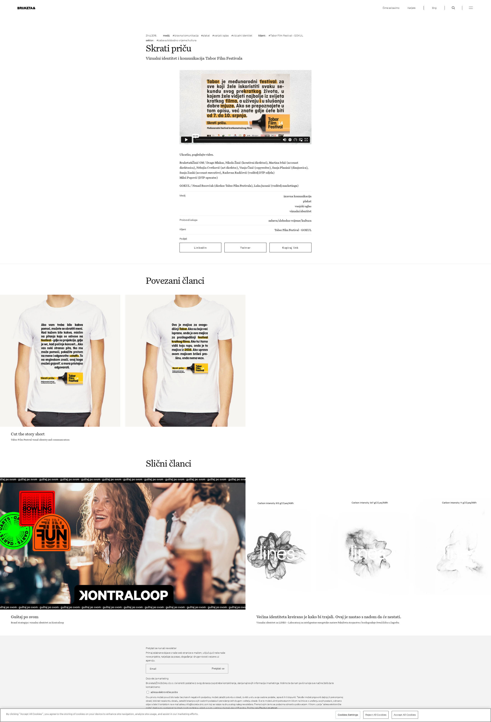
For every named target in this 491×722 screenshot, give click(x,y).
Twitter (245, 247)
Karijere (411, 7)
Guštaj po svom (24, 616)
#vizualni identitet (241, 35)
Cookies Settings (348, 714)
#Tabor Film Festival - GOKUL (286, 35)
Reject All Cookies (375, 714)
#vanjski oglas (220, 35)
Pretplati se (218, 668)
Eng (434, 7)
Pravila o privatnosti (268, 707)
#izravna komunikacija (186, 35)
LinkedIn (200, 247)
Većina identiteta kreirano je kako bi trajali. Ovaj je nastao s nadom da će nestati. (328, 616)
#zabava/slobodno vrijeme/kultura (176, 40)
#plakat (205, 35)
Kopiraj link (290, 247)
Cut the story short (28, 434)
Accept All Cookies (405, 714)
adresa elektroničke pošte (164, 692)
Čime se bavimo (391, 7)
